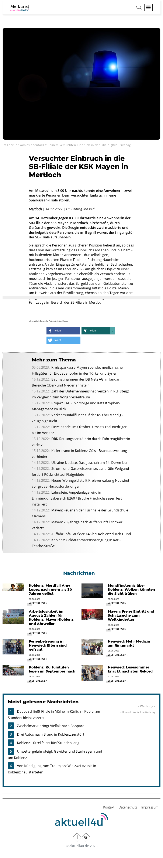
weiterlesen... (40, 603)
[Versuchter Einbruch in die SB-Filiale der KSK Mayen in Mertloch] (81, 83)
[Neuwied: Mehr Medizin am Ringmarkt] (92, 647)
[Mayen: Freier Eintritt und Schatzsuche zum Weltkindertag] (92, 614)
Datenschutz (128, 807)
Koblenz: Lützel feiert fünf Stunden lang (48, 742)
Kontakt (108, 807)
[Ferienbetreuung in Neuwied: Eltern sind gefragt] (13, 646)
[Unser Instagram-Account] (86, 837)
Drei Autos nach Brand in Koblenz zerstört (50, 734)
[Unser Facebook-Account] (77, 837)
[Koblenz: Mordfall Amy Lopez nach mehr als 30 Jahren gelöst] (13, 587)
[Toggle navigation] (148, 7)
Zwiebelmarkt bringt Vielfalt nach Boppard (50, 725)
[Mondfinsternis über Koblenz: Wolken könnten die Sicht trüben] (92, 590)
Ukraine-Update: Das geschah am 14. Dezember (89, 462)
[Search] (139, 8)
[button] (63, 330)
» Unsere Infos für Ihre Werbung (137, 712)
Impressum (149, 807)
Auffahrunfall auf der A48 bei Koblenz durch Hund (91, 534)
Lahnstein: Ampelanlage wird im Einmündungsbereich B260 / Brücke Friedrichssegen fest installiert (77, 498)
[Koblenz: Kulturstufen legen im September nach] (13, 670)
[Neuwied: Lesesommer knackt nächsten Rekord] (92, 673)
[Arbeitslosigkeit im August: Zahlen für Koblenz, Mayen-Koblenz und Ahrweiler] (13, 616)
